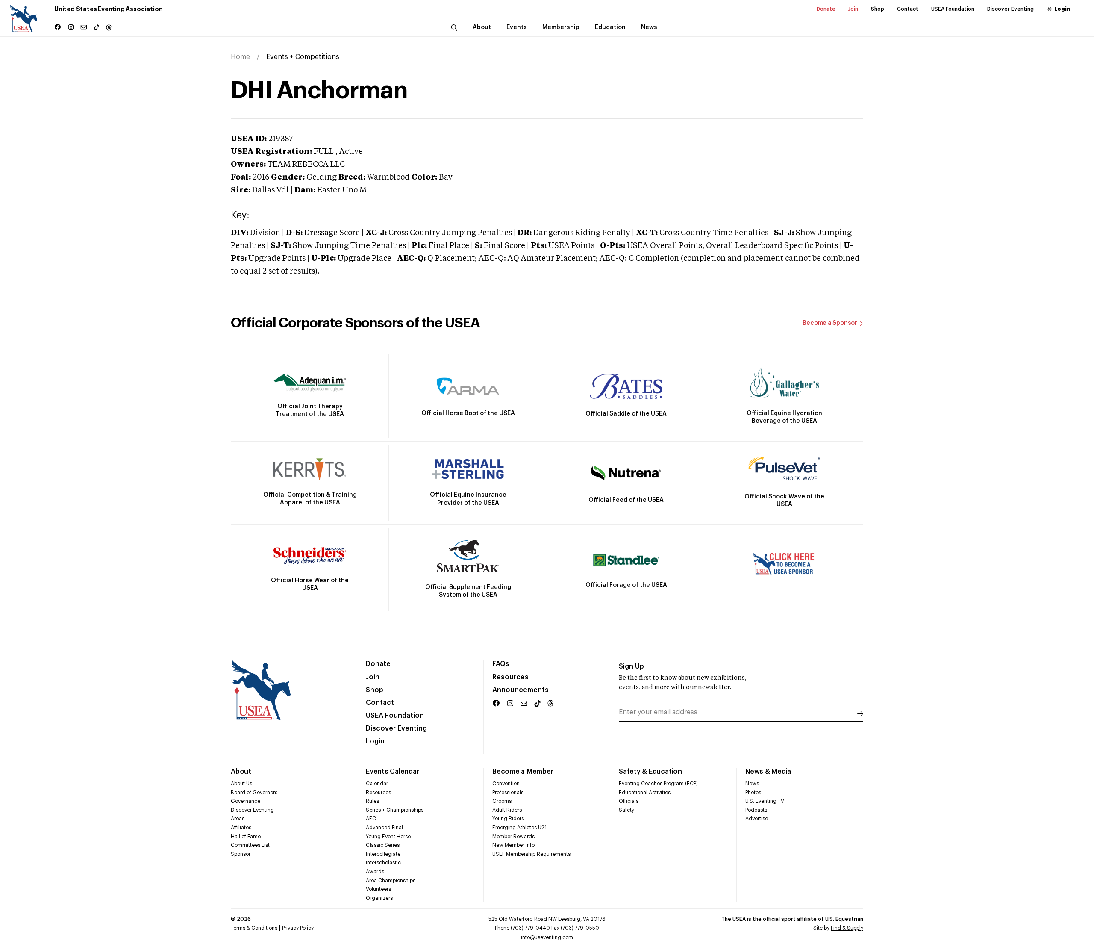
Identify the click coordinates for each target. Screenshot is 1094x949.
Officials (628, 801)
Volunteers (378, 889)
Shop (877, 9)
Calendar (377, 783)
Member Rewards (513, 836)
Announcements (520, 690)
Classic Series (383, 845)
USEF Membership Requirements (531, 854)
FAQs (500, 663)
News (752, 783)
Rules (372, 801)
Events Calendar (392, 771)
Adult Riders (507, 810)
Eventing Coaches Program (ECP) (658, 783)
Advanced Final (384, 827)
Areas (237, 818)
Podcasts (756, 810)
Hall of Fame (246, 836)
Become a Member (522, 771)
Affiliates (241, 827)
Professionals (507, 792)
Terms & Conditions (254, 928)
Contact (907, 9)
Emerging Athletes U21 (519, 827)
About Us (241, 783)
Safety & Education (650, 771)
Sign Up (631, 666)
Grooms (502, 801)
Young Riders (508, 818)
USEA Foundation (952, 9)
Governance (245, 801)
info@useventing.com (547, 937)
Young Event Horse (388, 836)
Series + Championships (394, 810)
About (241, 771)
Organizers (379, 898)
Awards (375, 871)
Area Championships (390, 880)
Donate (826, 9)
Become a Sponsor (830, 323)
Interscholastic (383, 862)
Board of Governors (254, 792)
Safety (626, 810)
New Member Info (513, 845)
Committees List (250, 845)
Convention (506, 783)
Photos (753, 792)
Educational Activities (645, 792)
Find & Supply (847, 928)
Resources (510, 677)
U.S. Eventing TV (764, 801)
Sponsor (240, 854)
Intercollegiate (383, 854)
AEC (371, 818)
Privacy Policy (298, 928)
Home (240, 56)
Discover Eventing (1010, 9)
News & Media (768, 771)
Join (853, 9)
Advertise (756, 818)
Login (1062, 9)
